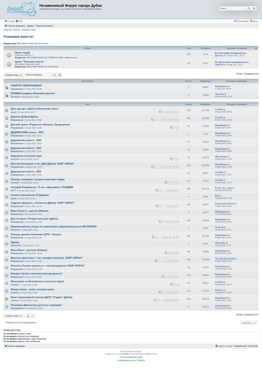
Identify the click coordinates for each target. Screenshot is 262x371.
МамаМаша (221, 164)
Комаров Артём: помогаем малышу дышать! (36, 273)
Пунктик (15, 229)
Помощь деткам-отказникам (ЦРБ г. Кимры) (36, 234)
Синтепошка (221, 305)
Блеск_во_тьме (223, 188)
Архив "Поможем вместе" (29, 61)
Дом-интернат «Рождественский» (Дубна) (34, 218)
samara (14, 300)
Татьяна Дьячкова (224, 258)
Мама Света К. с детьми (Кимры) (29, 211)
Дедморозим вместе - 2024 (26, 140)
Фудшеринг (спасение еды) (26, 156)
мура (13, 112)
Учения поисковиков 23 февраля (30, 195)
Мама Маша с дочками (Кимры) (29, 250)
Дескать (219, 55)
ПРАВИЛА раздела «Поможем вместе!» (33, 93)
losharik (219, 109)
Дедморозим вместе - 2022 (26, 171)
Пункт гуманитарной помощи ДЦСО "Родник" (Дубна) (41, 297)
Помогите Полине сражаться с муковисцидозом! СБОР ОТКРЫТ (48, 265)
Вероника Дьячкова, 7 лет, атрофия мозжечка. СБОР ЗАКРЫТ (46, 258)
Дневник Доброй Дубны (24, 116)
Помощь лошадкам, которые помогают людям (38, 179)
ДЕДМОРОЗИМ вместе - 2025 (27, 132)
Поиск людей (22, 52)
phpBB (125, 354)
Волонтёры (43, 43)
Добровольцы (71, 57)
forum (138, 351)
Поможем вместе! (19, 36)
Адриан (15, 242)
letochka (15, 159)
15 (174, 120)
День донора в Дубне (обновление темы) (34, 108)
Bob (217, 195)
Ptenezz (219, 290)
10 (166, 237)
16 (177, 120)
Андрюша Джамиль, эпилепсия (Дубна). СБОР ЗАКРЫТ (42, 203)
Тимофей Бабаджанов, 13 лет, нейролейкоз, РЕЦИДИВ (42, 187)
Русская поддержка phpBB (131, 357)
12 (162, 120)
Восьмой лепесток (27, 43)
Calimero (52, 57)
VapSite (219, 64)
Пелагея (15, 96)
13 (166, 120)
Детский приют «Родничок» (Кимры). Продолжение (40, 124)
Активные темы (29, 30)
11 (170, 237)
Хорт (61, 57)
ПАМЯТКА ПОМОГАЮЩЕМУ (26, 85)
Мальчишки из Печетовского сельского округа (37, 281)
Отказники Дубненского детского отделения (36, 305)
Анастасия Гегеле (224, 203)
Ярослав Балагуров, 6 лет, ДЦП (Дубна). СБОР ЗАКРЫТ (42, 163)
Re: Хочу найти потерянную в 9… (231, 53)
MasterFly (16, 245)
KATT (14, 190)
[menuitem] (19, 21)
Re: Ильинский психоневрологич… (232, 62)
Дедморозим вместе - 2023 (26, 148)
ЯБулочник (221, 156)
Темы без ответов (12, 30)
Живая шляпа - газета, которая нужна (32, 289)
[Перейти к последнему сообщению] (229, 86)
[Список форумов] (21, 9)
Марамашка (17, 89)
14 (170, 120)
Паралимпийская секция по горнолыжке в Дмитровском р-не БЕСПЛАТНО (54, 226)
